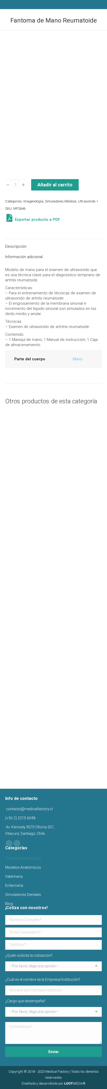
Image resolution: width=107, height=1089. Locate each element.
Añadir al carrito (54, 184)
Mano (77, 359)
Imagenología (33, 201)
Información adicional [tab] (24, 256)
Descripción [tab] (15, 246)
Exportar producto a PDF (37, 219)
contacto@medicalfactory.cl (29, 809)
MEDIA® (74, 1083)
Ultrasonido (86, 201)
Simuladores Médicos (61, 201)
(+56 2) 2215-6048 (20, 818)
